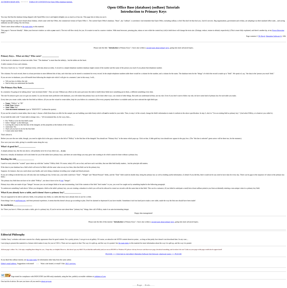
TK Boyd (261, 36)
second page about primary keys (157, 48)
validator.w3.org (100, 276)
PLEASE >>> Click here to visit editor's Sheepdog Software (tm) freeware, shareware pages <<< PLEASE (143, 254)
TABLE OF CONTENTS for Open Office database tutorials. (51, 2)
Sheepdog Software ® (274, 36)
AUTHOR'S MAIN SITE (10, 2)
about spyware (46, 281)
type (61, 181)
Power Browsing (278, 30)
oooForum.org (20, 201)
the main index (27, 27)
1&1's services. (70, 264)
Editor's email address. (9, 264)
